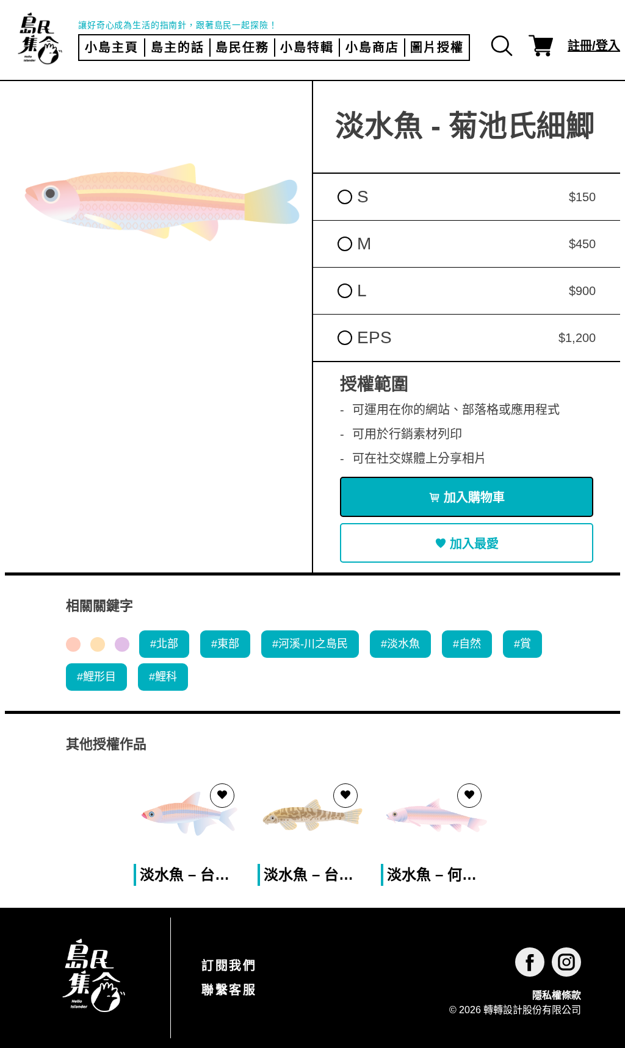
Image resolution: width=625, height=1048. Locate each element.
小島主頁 (112, 47)
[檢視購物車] (541, 46)
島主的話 (177, 47)
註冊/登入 (594, 45)
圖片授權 (437, 47)
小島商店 (372, 47)
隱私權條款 (556, 995)
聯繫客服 (228, 990)
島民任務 (242, 47)
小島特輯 (307, 47)
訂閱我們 (228, 965)
